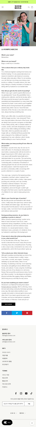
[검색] (29, 7)
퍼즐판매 (4, 358)
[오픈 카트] (32, 7)
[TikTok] (31, 393)
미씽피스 (4, 387)
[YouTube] (26, 393)
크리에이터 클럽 (7, 361)
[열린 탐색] (3, 7)
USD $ (12, 413)
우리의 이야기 (6, 352)
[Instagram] (21, 393)
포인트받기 (5, 364)
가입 (29, 403)
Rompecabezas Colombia (9, 287)
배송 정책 (5, 378)
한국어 (22, 413)
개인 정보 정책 (6, 384)
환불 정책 (5, 381)
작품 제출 (5, 355)
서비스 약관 (5, 375)
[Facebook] (16, 393)
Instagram (8, 304)
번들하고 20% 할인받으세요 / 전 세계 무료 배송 (18, 1)
